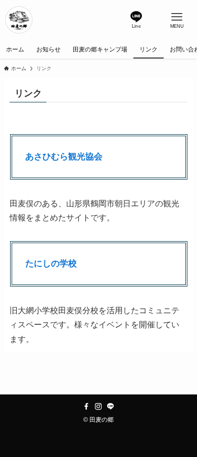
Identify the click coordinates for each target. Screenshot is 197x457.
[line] (110, 406)
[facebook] (86, 406)
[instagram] (98, 406)
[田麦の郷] (19, 20)
